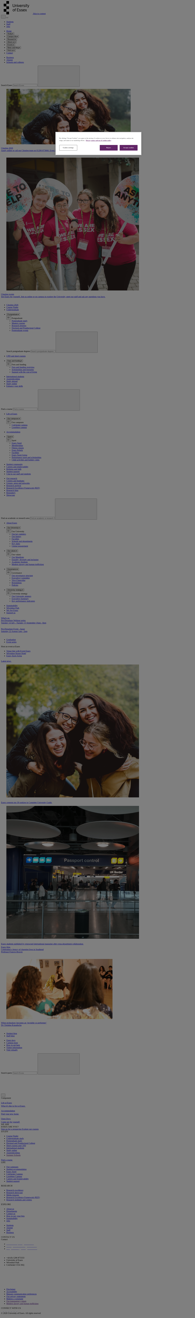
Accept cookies (128, 147)
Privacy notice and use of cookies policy (98, 140)
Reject (108, 147)
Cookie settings (68, 147)
